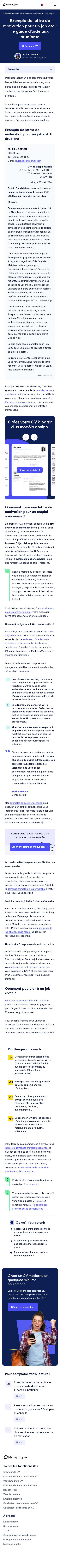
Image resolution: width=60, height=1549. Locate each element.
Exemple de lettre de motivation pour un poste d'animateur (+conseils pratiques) (33, 1386)
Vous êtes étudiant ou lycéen (20, 1000)
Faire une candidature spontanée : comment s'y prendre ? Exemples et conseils (34, 1409)
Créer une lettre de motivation (28, 846)
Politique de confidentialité (17, 1539)
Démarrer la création (22, 1307)
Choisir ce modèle (28, 470)
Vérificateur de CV (13, 1480)
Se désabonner (11, 1526)
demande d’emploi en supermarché (26, 888)
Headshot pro (10, 1489)
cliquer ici (34, 1184)
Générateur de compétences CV (20, 1503)
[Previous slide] (25, 437)
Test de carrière (11, 1494)
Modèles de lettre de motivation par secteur (23, 13)
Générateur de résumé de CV (18, 1507)
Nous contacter (11, 1521)
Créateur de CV (11, 1472)
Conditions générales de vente (19, 1535)
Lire (18, 1396)
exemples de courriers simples (26, 803)
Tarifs (6, 1530)
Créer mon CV (30, 46)
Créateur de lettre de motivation (20, 1476)
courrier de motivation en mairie (28, 967)
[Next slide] (34, 437)
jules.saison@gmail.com (28, 160)
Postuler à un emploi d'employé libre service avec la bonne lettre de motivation (33, 1432)
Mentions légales (12, 1544)
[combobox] (45, 4)
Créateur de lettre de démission (20, 1485)
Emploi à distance (12, 1498)
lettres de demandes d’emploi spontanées (27, 1147)
